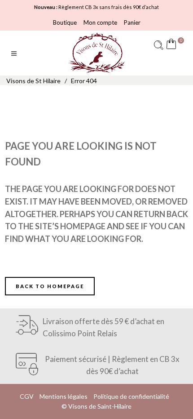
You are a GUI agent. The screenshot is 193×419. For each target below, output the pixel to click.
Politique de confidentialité (131, 396)
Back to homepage (50, 286)
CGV (27, 396)
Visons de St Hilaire (33, 81)
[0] (173, 45)
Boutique (65, 22)
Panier (132, 22)
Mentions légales (63, 396)
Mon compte (100, 22)
